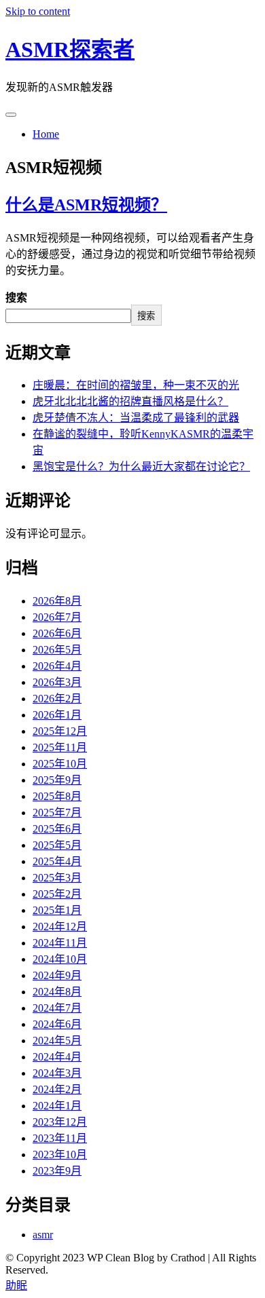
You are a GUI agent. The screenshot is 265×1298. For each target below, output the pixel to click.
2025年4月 (57, 861)
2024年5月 (57, 1040)
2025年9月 (57, 780)
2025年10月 (60, 763)
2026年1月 (57, 715)
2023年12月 (60, 1122)
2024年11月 (60, 943)
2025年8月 (57, 796)
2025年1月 (57, 910)
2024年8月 (57, 991)
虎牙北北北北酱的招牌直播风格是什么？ (130, 401)
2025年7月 (57, 812)
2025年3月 (57, 877)
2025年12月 (60, 731)
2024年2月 (57, 1089)
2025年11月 (60, 747)
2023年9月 (57, 1171)
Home (46, 134)
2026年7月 (57, 617)
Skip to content (37, 11)
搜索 (16, 297)
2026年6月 (57, 633)
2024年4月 (57, 1057)
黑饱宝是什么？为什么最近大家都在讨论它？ (141, 466)
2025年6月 (57, 829)
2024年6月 (57, 1024)
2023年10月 (60, 1154)
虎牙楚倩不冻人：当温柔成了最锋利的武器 (136, 417)
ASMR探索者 (70, 49)
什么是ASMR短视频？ (86, 205)
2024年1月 (57, 1105)
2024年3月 (57, 1073)
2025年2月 (57, 894)
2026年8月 (57, 601)
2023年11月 (60, 1138)
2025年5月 (57, 845)
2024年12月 (60, 926)
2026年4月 (57, 666)
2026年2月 (57, 698)
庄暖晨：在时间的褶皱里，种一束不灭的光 (136, 385)
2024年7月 (57, 1008)
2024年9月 (57, 975)
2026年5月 (57, 649)
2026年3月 (57, 682)
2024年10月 (60, 959)
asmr (43, 1234)
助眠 (16, 1285)
